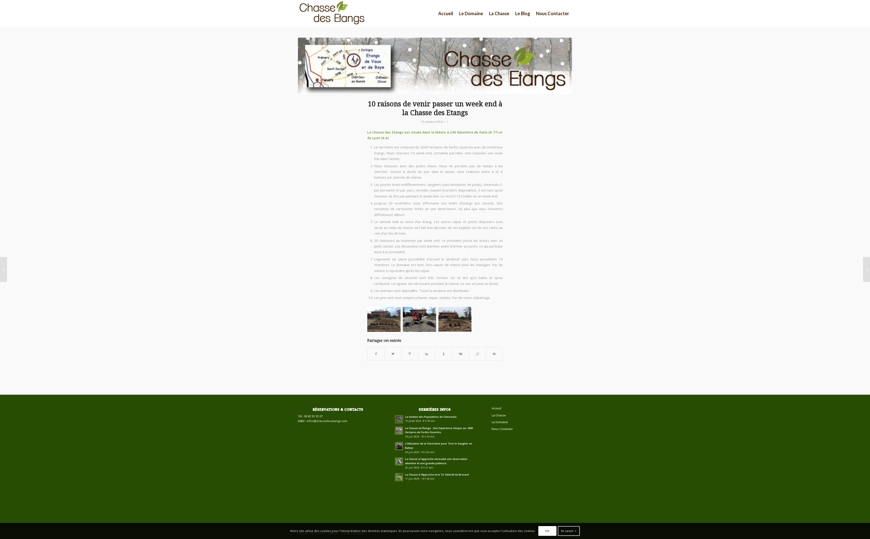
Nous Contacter (502, 429)
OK (547, 531)
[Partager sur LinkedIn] (426, 353)
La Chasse (499, 415)
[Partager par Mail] (494, 353)
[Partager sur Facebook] (375, 353)
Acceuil (496, 408)
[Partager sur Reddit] (477, 353)
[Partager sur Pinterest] (409, 353)
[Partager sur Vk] (460, 353)
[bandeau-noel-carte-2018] (435, 66)
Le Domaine (500, 422)
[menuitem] (445, 13)
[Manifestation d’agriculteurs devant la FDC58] (3, 269)
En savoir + (569, 531)
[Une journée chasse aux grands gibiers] (866, 269)
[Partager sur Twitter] (393, 353)
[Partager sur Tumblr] (443, 353)
